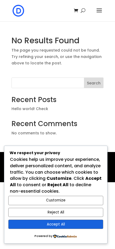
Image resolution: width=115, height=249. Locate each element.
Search (94, 83)
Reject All (56, 212)
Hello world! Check (29, 108)
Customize (56, 200)
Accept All (56, 224)
